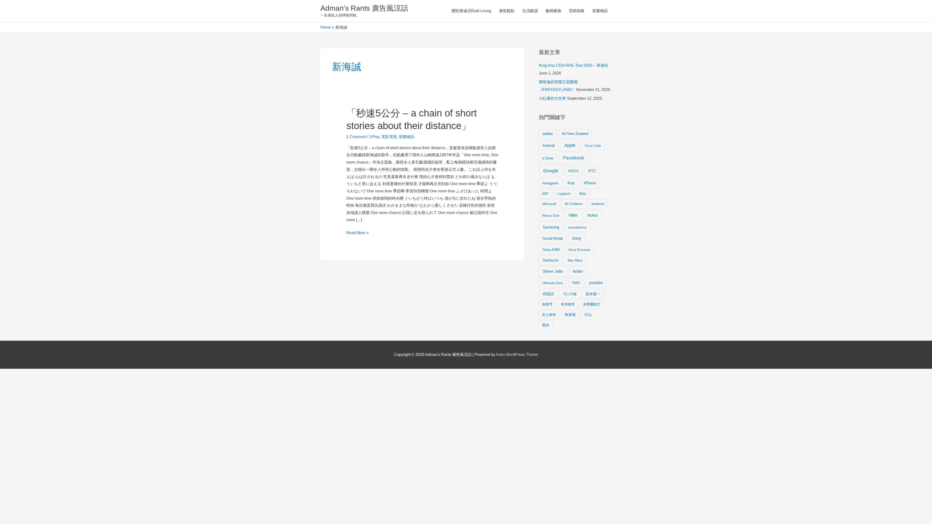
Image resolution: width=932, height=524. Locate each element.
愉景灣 (547, 304)
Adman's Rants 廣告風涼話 (364, 8)
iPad (570, 183)
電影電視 (389, 137)
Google (550, 170)
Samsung (551, 227)
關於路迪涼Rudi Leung (471, 11)
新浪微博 (567, 304)
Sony (576, 238)
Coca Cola (593, 145)
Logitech (564, 194)
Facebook (573, 157)
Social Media (552, 238)
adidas (547, 133)
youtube (596, 283)
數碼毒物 (553, 11)
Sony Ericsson (579, 250)
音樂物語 (600, 11)
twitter (578, 271)
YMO (576, 283)
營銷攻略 (576, 11)
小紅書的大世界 (552, 98)
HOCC (573, 171)
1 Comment (356, 137)
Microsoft (549, 204)
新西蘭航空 (591, 304)
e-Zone (547, 158)
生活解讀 (530, 11)
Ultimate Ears (552, 283)
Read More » (357, 233)
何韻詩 (548, 294)
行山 (588, 315)
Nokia (592, 215)
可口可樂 (570, 294)
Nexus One (550, 215)
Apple (569, 145)
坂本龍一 (593, 294)
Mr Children (574, 204)
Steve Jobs (553, 271)
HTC (592, 171)
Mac (582, 194)
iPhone (590, 183)
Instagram (550, 183)
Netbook (597, 204)
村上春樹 (549, 315)
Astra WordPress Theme (517, 354)
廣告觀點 (507, 11)
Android (548, 145)
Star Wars (574, 260)
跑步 (545, 325)
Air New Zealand (575, 134)
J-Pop (374, 137)
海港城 (570, 315)
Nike (573, 215)
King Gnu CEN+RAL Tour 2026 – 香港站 (573, 65)
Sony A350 (551, 249)
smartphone (577, 227)
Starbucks (550, 260)
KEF (545, 194)
